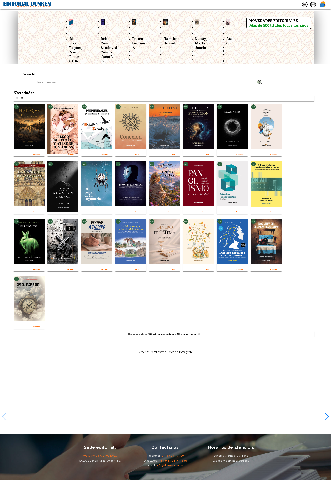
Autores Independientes (34, 7)
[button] (327, 417)
